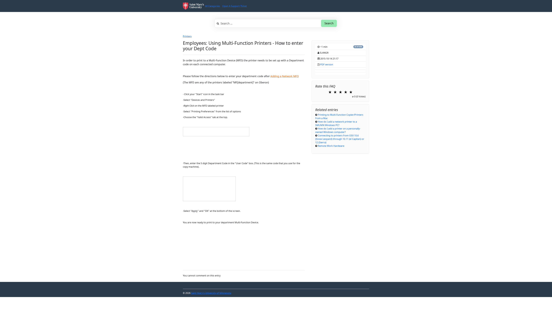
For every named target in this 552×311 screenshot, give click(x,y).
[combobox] (276, 23)
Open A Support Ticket (234, 6)
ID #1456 (358, 46)
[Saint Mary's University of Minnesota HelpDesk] (193, 6)
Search (329, 23)
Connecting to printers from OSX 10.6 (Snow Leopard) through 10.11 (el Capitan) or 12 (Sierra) (339, 139)
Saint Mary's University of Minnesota (211, 293)
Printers (187, 36)
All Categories (212, 6)
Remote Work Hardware (331, 145)
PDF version (326, 64)
